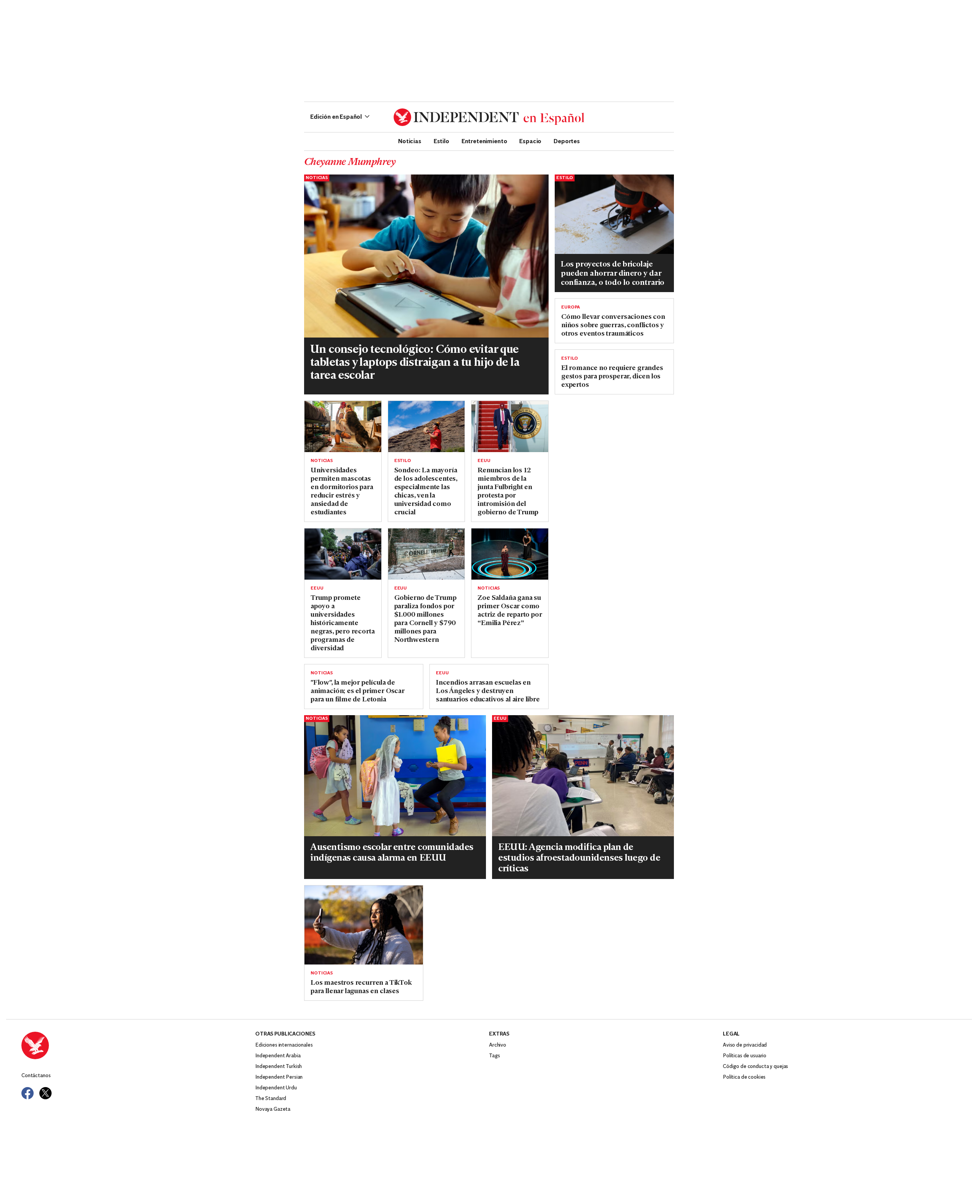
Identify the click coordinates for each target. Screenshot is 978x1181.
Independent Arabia (277, 1056)
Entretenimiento (484, 141)
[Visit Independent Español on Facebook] (27, 1093)
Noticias (409, 141)
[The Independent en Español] (489, 117)
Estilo (441, 141)
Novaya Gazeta (272, 1109)
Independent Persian (279, 1077)
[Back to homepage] (138, 1045)
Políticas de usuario (744, 1056)
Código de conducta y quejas (755, 1067)
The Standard (270, 1099)
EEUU (484, 461)
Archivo (497, 1045)
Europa (570, 307)
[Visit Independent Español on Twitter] (45, 1093)
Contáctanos (35, 1076)
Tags (494, 1056)
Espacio (530, 141)
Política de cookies (744, 1077)
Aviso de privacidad (745, 1045)
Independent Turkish (278, 1067)
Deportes (567, 141)
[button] (340, 117)
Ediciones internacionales (284, 1045)
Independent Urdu (276, 1088)
